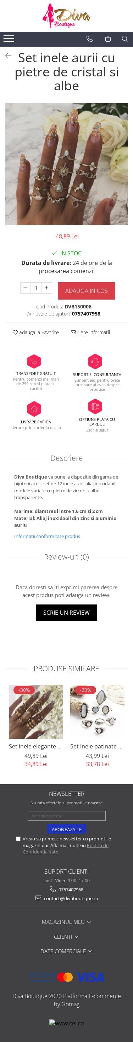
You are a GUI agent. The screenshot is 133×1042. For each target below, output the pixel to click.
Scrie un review (66, 612)
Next (122, 171)
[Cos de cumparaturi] (108, 39)
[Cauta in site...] (125, 39)
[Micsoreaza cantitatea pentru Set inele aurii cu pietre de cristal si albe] (25, 288)
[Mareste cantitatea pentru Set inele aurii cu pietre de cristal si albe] (46, 288)
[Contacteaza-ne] (90, 39)
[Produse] (10, 40)
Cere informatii (93, 332)
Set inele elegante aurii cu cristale (36, 746)
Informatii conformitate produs (47, 536)
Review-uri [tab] (66, 557)
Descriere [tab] (66, 458)
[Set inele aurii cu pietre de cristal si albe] (66, 164)
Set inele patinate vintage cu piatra (97, 746)
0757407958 (70, 889)
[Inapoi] (5, 55)
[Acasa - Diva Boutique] (66, 16)
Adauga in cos (86, 291)
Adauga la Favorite (38, 332)
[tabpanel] (66, 164)
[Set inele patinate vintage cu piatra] (97, 712)
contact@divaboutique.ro (70, 898)
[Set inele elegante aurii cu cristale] (36, 712)
